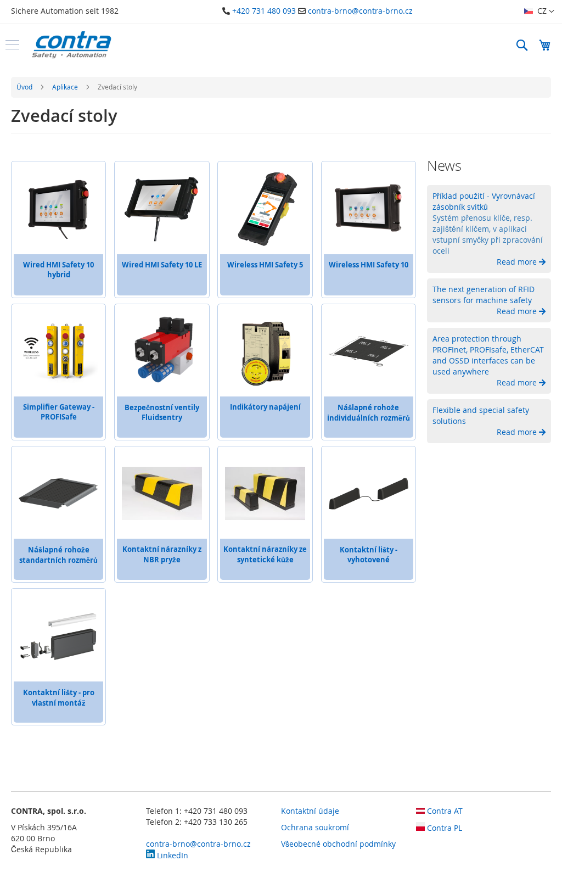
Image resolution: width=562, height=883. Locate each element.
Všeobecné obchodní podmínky (338, 844)
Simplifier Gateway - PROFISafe (58, 412)
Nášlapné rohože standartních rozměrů (58, 555)
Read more (518, 261)
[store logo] (71, 45)
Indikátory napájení (265, 407)
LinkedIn (171, 855)
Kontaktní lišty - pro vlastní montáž (58, 698)
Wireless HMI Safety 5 (265, 265)
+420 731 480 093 (264, 10)
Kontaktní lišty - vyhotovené (368, 555)
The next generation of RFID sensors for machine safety (483, 294)
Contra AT (444, 811)
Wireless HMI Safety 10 (368, 265)
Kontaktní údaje (310, 811)
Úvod (25, 86)
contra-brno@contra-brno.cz (360, 10)
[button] (539, 11)
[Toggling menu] (12, 44)
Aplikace (66, 86)
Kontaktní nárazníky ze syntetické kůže (265, 554)
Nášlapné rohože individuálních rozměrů (368, 413)
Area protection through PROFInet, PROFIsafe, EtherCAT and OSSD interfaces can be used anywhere (488, 355)
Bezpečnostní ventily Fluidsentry (162, 412)
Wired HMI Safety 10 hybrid (58, 270)
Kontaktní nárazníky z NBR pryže (161, 554)
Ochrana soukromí (315, 827)
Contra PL (443, 828)
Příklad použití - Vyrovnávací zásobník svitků (483, 201)
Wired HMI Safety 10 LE (162, 265)
